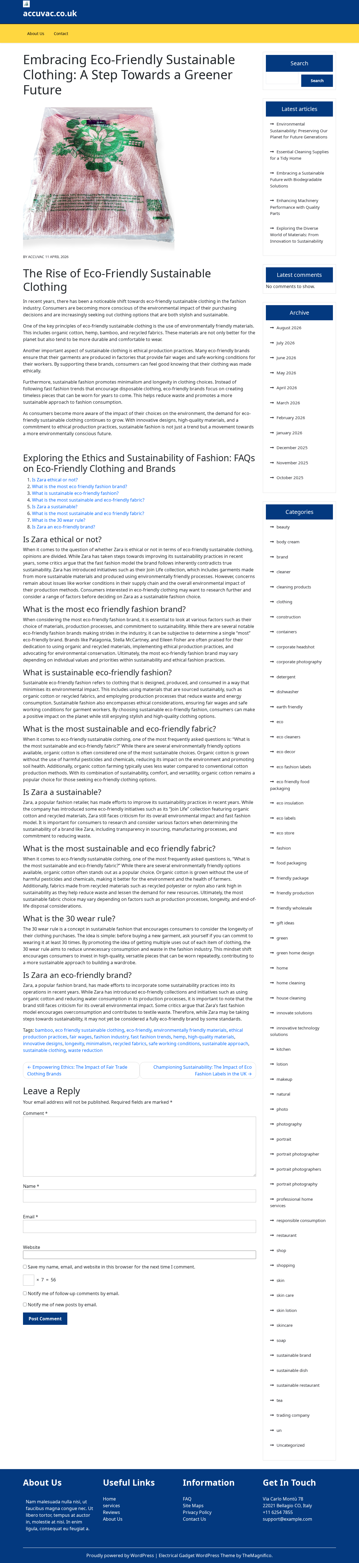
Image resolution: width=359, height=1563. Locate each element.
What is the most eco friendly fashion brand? (79, 486)
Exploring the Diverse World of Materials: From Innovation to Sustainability (296, 234)
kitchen (284, 1049)
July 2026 (286, 342)
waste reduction (85, 1050)
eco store (285, 833)
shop (281, 1250)
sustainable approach (225, 1043)
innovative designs (43, 1043)
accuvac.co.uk (50, 13)
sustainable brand (294, 1355)
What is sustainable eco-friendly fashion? (75, 493)
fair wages (81, 1037)
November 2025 (292, 462)
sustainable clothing (44, 1050)
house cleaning (291, 998)
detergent (286, 677)
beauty (283, 527)
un (279, 1430)
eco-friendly (138, 1030)
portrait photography (297, 1184)
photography (289, 1124)
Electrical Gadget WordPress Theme (197, 1555)
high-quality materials (211, 1037)
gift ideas (285, 923)
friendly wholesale (294, 908)
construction (289, 617)
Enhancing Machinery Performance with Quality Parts (295, 207)
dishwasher (288, 691)
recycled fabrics (129, 1043)
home (282, 968)
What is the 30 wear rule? (58, 520)
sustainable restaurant (298, 1385)
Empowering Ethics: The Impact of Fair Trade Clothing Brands (77, 1070)
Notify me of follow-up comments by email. (73, 1293)
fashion (284, 848)
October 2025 (290, 477)
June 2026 (286, 357)
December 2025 (292, 447)
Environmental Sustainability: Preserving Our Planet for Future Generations (299, 130)
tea (279, 1400)
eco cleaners (288, 736)
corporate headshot (295, 647)
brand (282, 557)
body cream (288, 541)
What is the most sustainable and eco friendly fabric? (88, 513)
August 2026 (289, 327)
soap (281, 1340)
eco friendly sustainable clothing (89, 1030)
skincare (285, 1325)
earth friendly (290, 706)
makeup (284, 1079)
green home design (295, 953)
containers (287, 631)
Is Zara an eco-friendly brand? (63, 527)
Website (31, 1247)
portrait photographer (298, 1154)
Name (31, 1186)
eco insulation (290, 803)
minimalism (98, 1043)
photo (282, 1109)
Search (299, 63)
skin (280, 1280)
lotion (282, 1064)
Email (30, 1217)
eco (280, 721)
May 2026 (286, 372)
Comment (35, 1113)
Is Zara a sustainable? (54, 507)
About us (35, 33)
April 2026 (287, 387)
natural (283, 1094)
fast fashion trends (151, 1037)
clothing (284, 601)
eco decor (286, 751)
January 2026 (289, 432)
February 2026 (291, 417)
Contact (61, 33)
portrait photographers (299, 1169)
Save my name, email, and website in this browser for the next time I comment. (111, 1267)
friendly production (295, 893)
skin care (285, 1295)
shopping (286, 1265)
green (282, 938)
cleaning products (294, 587)
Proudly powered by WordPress (120, 1555)
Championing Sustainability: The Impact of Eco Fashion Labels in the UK (202, 1070)
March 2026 (288, 402)
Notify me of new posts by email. (62, 1305)
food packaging (292, 863)
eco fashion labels (294, 766)
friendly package (293, 878)
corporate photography (299, 661)
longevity (74, 1043)
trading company (293, 1415)
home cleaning (291, 982)
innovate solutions (294, 1012)
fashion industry (111, 1037)
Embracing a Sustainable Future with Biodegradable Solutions (297, 179)
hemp (179, 1037)
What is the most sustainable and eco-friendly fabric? (88, 500)
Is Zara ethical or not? (55, 480)
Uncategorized (291, 1445)
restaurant (286, 1235)
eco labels (286, 818)
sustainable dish (292, 1370)
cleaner (284, 571)
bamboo (44, 1030)
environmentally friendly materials (190, 1030)
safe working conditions (174, 1043)
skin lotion (287, 1310)
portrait (284, 1139)
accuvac (36, 256)
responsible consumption (301, 1220)
